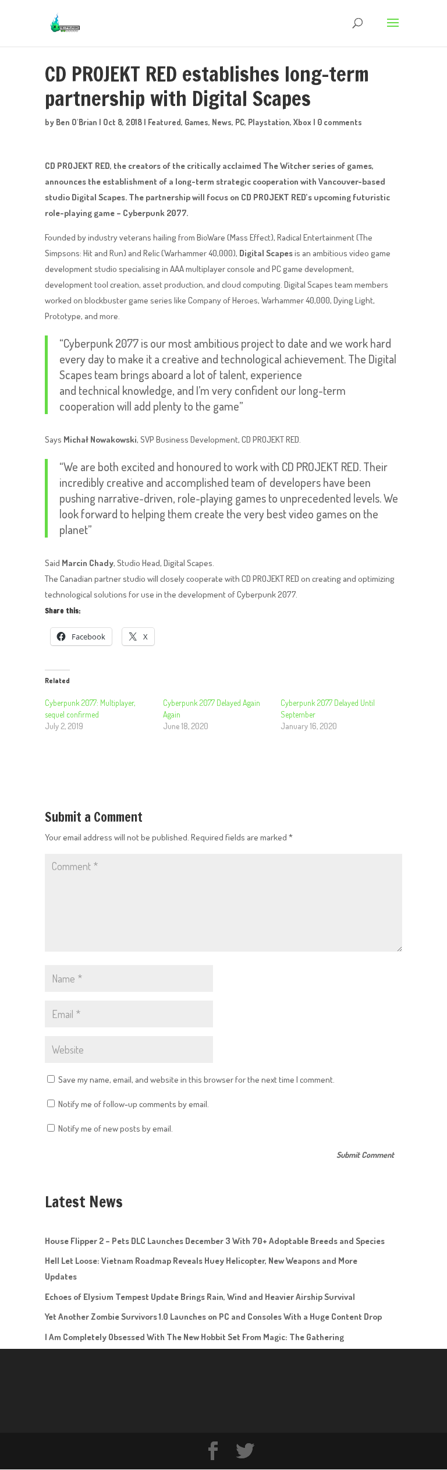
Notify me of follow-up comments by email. (133, 1103)
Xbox (302, 122)
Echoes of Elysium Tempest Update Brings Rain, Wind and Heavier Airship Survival (200, 1296)
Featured (164, 122)
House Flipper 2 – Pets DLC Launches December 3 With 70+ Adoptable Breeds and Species (215, 1240)
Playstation (269, 122)
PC (239, 122)
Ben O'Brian (76, 122)
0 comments (339, 122)
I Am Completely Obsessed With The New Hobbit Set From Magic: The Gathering (194, 1336)
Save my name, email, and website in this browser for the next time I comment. (196, 1079)
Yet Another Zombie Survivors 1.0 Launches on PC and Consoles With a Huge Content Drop (213, 1316)
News (222, 122)
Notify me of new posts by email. (115, 1128)
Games (196, 122)
